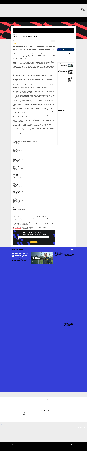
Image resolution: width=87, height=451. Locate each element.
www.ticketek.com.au (17, 228)
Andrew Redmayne (21, 209)
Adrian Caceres (20, 168)
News (16, 34)
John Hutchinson (20, 154)
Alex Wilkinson (20, 191)
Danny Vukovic (20, 200)
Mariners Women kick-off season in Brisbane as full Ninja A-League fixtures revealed (62, 72)
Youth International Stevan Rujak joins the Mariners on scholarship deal (62, 110)
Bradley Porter (20, 150)
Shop (19, 435)
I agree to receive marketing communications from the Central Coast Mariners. (31, 239)
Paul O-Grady (20, 182)
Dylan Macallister (20, 173)
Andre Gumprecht (34, 141)
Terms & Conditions (72, 444)
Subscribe (34, 242)
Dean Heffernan (20, 159)
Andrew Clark (20, 186)
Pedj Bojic (19, 145)
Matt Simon (19, 195)
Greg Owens (19, 177)
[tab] (62, 53)
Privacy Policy (25, 238)
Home (14, 34)
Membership (20, 431)
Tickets (20, 433)
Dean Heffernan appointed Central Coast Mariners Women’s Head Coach (62, 66)
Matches (2, 435)
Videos (2, 433)
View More (73, 249)
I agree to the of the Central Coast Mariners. (28, 238)
